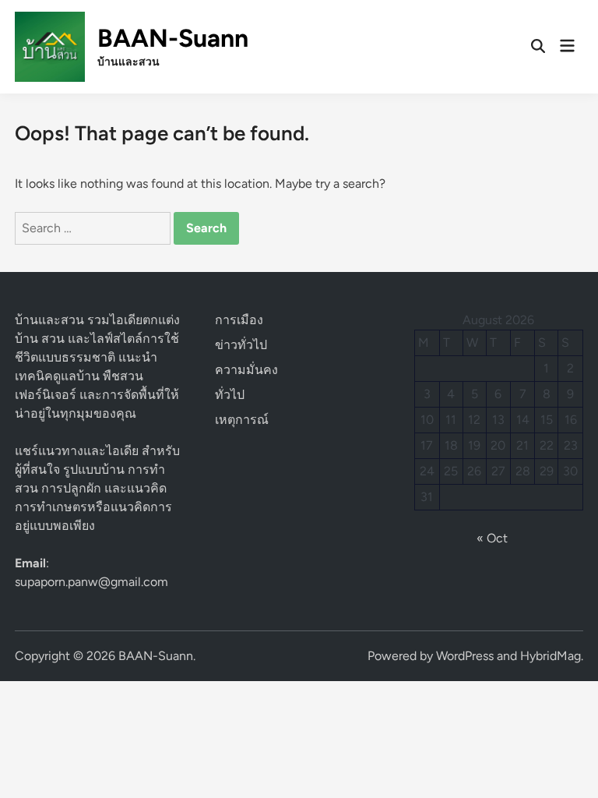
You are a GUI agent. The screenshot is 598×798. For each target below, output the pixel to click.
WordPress (465, 655)
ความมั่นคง (246, 369)
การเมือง (239, 319)
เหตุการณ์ (242, 419)
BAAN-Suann (172, 38)
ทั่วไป (229, 394)
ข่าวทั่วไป (241, 344)
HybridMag (550, 655)
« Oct (492, 538)
